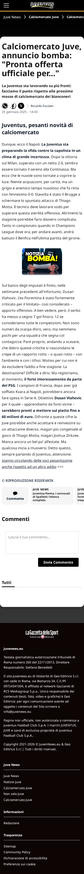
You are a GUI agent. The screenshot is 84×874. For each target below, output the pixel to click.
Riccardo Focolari (42, 106)
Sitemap (10, 846)
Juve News (12, 17)
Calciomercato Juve (44, 17)
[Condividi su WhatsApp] (5, 106)
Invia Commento (58, 562)
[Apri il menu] (6, 5)
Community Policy (17, 852)
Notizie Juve (12, 782)
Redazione (11, 823)
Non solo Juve (14, 794)
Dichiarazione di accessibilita (25, 858)
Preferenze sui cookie (20, 864)
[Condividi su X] (21, 106)
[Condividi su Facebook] (13, 106)
